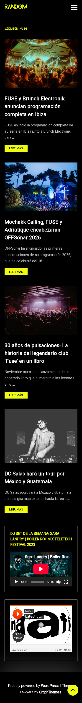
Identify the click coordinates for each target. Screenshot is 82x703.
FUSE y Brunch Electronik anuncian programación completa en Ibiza (34, 107)
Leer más (16, 148)
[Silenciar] (58, 582)
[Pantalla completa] (66, 582)
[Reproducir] (16, 582)
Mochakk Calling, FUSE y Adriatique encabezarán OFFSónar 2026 (33, 230)
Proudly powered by (33, 686)
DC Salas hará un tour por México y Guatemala (35, 478)
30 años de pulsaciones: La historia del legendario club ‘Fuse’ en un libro (36, 353)
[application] (41, 569)
